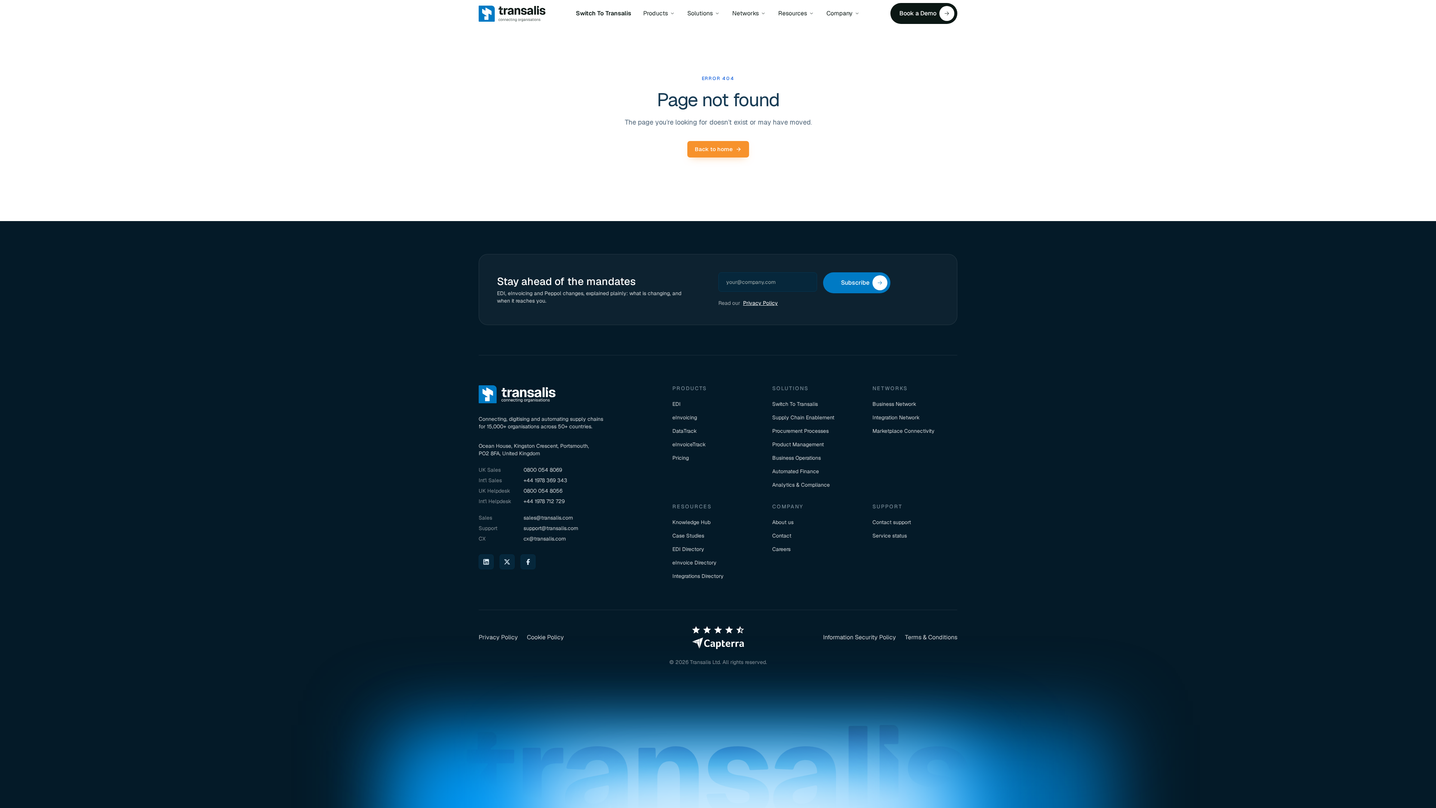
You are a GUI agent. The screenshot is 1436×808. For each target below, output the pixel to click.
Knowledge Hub (691, 522)
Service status (889, 535)
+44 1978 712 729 (544, 501)
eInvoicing (684, 417)
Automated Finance (795, 471)
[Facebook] (528, 561)
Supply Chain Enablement (803, 417)
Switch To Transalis (603, 13)
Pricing (680, 457)
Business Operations (796, 457)
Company (839, 13)
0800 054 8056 (543, 490)
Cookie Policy (545, 637)
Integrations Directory (698, 576)
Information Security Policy (859, 637)
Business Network (894, 404)
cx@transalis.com (545, 538)
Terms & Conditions (931, 637)
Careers (781, 549)
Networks (745, 13)
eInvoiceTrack (689, 444)
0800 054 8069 (543, 469)
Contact (781, 535)
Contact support (891, 522)
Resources (792, 13)
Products (655, 13)
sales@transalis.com (548, 517)
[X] (507, 561)
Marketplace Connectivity (903, 431)
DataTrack (684, 431)
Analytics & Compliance (801, 484)
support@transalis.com (551, 528)
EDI (676, 404)
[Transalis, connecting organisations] (512, 13)
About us (783, 522)
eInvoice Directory (694, 562)
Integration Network (896, 417)
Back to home (714, 149)
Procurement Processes (800, 431)
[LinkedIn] (486, 561)
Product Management (798, 444)
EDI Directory (688, 549)
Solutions (700, 13)
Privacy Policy (760, 303)
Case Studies (688, 535)
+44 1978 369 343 (545, 480)
